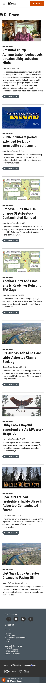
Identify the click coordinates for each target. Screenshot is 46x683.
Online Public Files (12, 652)
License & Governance (13, 646)
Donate (38, 4)
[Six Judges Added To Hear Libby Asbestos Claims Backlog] (21, 333)
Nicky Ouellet (6, 439)
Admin (7, 642)
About (7, 629)
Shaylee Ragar (7, 367)
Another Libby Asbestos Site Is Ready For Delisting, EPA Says (22, 285)
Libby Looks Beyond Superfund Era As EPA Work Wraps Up (22, 429)
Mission (8, 634)
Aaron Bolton (6, 68)
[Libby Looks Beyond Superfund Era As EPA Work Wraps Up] (21, 405)
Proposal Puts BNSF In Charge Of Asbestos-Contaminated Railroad (19, 213)
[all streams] (42, 680)
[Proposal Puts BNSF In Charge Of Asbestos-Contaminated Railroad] (21, 190)
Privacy (8, 640)
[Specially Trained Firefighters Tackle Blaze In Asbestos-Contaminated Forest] (21, 477)
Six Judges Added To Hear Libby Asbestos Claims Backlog (21, 357)
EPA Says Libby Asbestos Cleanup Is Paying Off (21, 575)
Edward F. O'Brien (8, 583)
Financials (9, 648)
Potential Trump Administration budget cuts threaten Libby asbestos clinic (22, 56)
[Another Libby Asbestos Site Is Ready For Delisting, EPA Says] (21, 262)
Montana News (7, 46)
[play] (3, 680)
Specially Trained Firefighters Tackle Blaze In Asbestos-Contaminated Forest (22, 503)
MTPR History (10, 636)
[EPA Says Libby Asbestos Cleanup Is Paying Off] (21, 554)
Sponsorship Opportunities (15, 638)
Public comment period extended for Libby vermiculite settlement (19, 141)
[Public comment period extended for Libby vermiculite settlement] (21, 118)
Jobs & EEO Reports (12, 654)
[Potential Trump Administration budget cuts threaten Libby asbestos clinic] (21, 30)
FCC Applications (11, 650)
